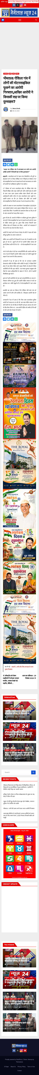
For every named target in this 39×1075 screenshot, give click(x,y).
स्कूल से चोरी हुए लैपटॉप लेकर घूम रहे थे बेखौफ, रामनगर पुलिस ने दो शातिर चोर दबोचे (19, 755)
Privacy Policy (22, 1066)
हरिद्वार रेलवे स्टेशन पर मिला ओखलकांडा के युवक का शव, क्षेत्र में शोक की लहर (18, 734)
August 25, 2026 (12, 964)
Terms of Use (31, 1066)
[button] (36, 20)
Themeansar (19, 1062)
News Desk (16, 108)
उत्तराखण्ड (5, 73)
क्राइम (15, 750)
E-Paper (6, 1066)
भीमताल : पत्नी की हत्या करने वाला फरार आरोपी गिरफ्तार (18, 808)
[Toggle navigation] (19, 20)
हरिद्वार (23, 729)
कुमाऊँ (10, 73)
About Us (13, 1066)
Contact (19, 1070)
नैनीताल (17, 73)
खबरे (13, 73)
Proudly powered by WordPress (14, 1059)
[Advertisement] (19, 43)
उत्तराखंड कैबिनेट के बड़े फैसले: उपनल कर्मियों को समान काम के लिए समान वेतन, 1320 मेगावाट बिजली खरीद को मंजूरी (18, 815)
